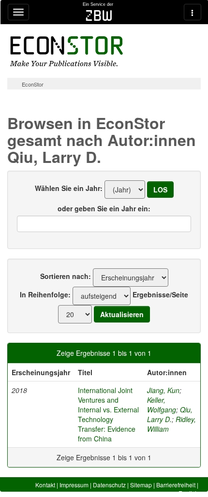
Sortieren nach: (65, 276)
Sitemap (141, 485)
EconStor (33, 84)
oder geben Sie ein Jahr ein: (104, 208)
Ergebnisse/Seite (160, 294)
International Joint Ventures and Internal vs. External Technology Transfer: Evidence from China (108, 414)
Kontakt (45, 485)
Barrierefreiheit (175, 485)
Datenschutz (109, 485)
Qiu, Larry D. (170, 414)
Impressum (74, 485)
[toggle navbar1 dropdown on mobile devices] (18, 12)
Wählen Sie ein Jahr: (69, 188)
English (188, 493)
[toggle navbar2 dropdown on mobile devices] (192, 12)
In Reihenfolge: (45, 294)
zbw (99, 15)
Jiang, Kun (163, 390)
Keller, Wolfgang (161, 404)
